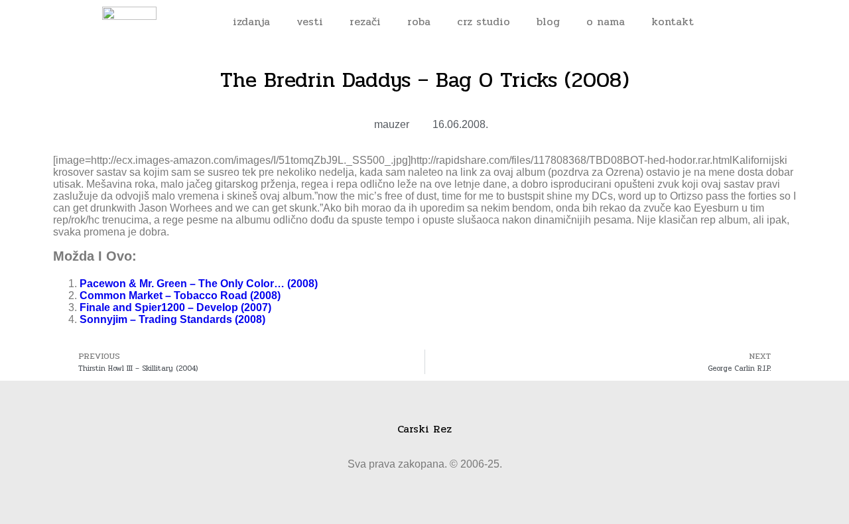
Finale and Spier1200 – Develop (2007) (175, 307)
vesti (309, 21)
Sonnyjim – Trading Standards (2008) (172, 319)
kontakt (672, 21)
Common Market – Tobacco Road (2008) (180, 295)
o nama (605, 21)
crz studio (483, 21)
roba (418, 21)
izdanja (251, 21)
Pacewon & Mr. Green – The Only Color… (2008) (199, 283)
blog (548, 21)
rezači (365, 21)
